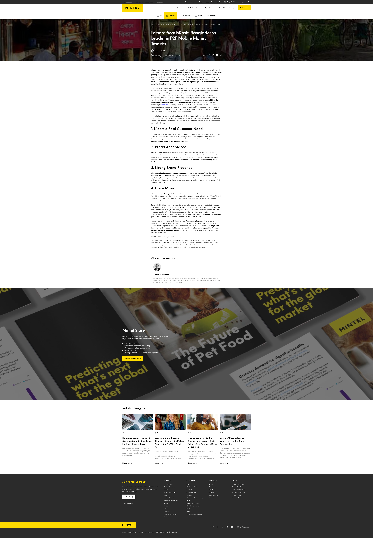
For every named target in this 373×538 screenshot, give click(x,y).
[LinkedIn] (227, 527)
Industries (192, 7)
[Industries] (197, 8)
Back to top (128, 503)
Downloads (186, 15)
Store (213, 1)
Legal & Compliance (238, 489)
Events (207, 1)
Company (190, 480)
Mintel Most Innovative (193, 505)
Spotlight (205, 7)
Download (141, 1)
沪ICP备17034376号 (163, 532)
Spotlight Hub (213, 495)
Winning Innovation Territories (170, 515)
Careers (189, 489)
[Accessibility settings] (243, 2)
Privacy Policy (236, 495)
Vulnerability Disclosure (194, 514)
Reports (166, 503)
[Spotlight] (210, 8)
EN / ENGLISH (231, 1)
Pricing (231, 7)
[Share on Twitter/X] (213, 55)
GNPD (166, 489)
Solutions (179, 7)
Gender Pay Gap (237, 486)
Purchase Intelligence (171, 500)
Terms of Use (236, 497)
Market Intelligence (192, 503)
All (161, 15)
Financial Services (171, 24)
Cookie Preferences (238, 484)
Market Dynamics (169, 497)
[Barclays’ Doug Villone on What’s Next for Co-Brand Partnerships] (235, 422)
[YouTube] (232, 527)
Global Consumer (169, 486)
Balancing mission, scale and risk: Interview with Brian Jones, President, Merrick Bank (137, 441)
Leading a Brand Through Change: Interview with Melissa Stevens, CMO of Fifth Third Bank (169, 442)
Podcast (213, 15)
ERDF (188, 500)
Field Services (168, 484)
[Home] (152, 24)
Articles (172, 15)
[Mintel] (132, 8)
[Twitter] (222, 527)
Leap (165, 495)
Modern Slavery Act (238, 492)
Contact (194, 1)
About (187, 1)
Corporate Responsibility (194, 497)
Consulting (219, 7)
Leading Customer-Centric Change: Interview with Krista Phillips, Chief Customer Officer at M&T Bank (202, 442)
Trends (166, 508)
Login (218, 1)
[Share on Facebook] (209, 55)
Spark (166, 505)
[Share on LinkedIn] (217, 55)
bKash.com (165, 104)
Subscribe (128, 496)
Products (167, 480)
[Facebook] (218, 527)
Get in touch (244, 7)
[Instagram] (213, 527)
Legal (234, 480)
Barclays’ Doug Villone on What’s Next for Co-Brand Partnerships (232, 441)
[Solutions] (183, 8)
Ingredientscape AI (170, 492)
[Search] (249, 2)
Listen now (126, 463)
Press (200, 1)
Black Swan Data (192, 486)
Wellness (167, 511)
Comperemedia (191, 492)
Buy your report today (132, 358)
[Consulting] (224, 8)
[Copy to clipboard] (221, 55)
